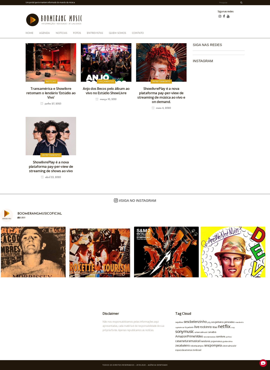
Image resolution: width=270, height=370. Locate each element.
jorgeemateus (216, 341)
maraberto (239, 322)
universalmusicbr (229, 345)
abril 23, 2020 (52, 177)
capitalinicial (179, 327)
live (196, 326)
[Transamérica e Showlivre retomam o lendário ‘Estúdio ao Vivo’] (51, 62)
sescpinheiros (217, 322)
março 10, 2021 (108, 99)
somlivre (220, 336)
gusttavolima (227, 341)
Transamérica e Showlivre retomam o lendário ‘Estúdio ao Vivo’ (51, 93)
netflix (224, 326)
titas (214, 327)
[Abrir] (33, 259)
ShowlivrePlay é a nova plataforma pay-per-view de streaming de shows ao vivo (51, 166)
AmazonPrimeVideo (189, 336)
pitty (208, 322)
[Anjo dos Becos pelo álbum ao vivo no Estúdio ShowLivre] (106, 62)
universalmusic (201, 332)
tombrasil (197, 350)
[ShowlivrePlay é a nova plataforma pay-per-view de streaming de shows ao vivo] (51, 136)
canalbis (212, 332)
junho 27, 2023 (52, 104)
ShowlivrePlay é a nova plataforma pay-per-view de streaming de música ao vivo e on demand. (161, 95)
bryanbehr (189, 327)
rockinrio (206, 327)
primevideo (229, 322)
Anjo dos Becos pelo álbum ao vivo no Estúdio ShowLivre (106, 90)
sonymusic (184, 331)
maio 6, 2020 (163, 108)
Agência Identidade (158, 365)
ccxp (233, 327)
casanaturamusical (187, 341)
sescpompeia (213, 345)
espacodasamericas (183, 350)
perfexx (229, 337)
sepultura (179, 322)
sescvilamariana (209, 337)
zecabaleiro (182, 345)
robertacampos (197, 345)
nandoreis (205, 341)
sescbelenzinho (195, 321)
